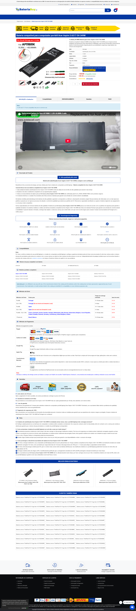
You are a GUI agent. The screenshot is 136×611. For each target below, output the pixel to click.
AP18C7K (18, 265)
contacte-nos (116, 4)
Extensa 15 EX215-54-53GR (48, 278)
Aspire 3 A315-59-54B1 (47, 273)
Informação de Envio (75, 581)
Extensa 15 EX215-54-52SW (22, 278)
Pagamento (81, 4)
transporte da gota (75, 585)
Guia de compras (48, 581)
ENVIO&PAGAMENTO (68, 99)
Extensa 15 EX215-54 (99, 273)
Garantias (89, 99)
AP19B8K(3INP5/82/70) (73, 265)
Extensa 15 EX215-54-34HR (22, 276)
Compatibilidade (47, 99)
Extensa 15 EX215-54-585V (74, 278)
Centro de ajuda (101, 581)
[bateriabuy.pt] (27, 11)
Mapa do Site (101, 587)
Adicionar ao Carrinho (91, 84)
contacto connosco (37, 258)
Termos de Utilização (22, 585)
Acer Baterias (27, 21)
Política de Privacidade (22, 587)
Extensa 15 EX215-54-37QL (100, 276)
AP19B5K (44, 265)
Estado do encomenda (49, 583)
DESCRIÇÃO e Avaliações (26, 99)
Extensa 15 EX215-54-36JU (74, 276)
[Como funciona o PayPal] (95, 600)
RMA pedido (47, 587)
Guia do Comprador (64, 4)
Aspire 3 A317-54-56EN (73, 273)
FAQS (109, 99)
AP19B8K (96, 265)
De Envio (75, 4)
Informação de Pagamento (77, 583)
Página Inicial (20, 21)
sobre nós (107, 4)
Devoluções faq (74, 587)
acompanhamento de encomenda (94, 4)
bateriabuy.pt (43, 609)
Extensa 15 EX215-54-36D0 (48, 276)
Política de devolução (49, 585)
